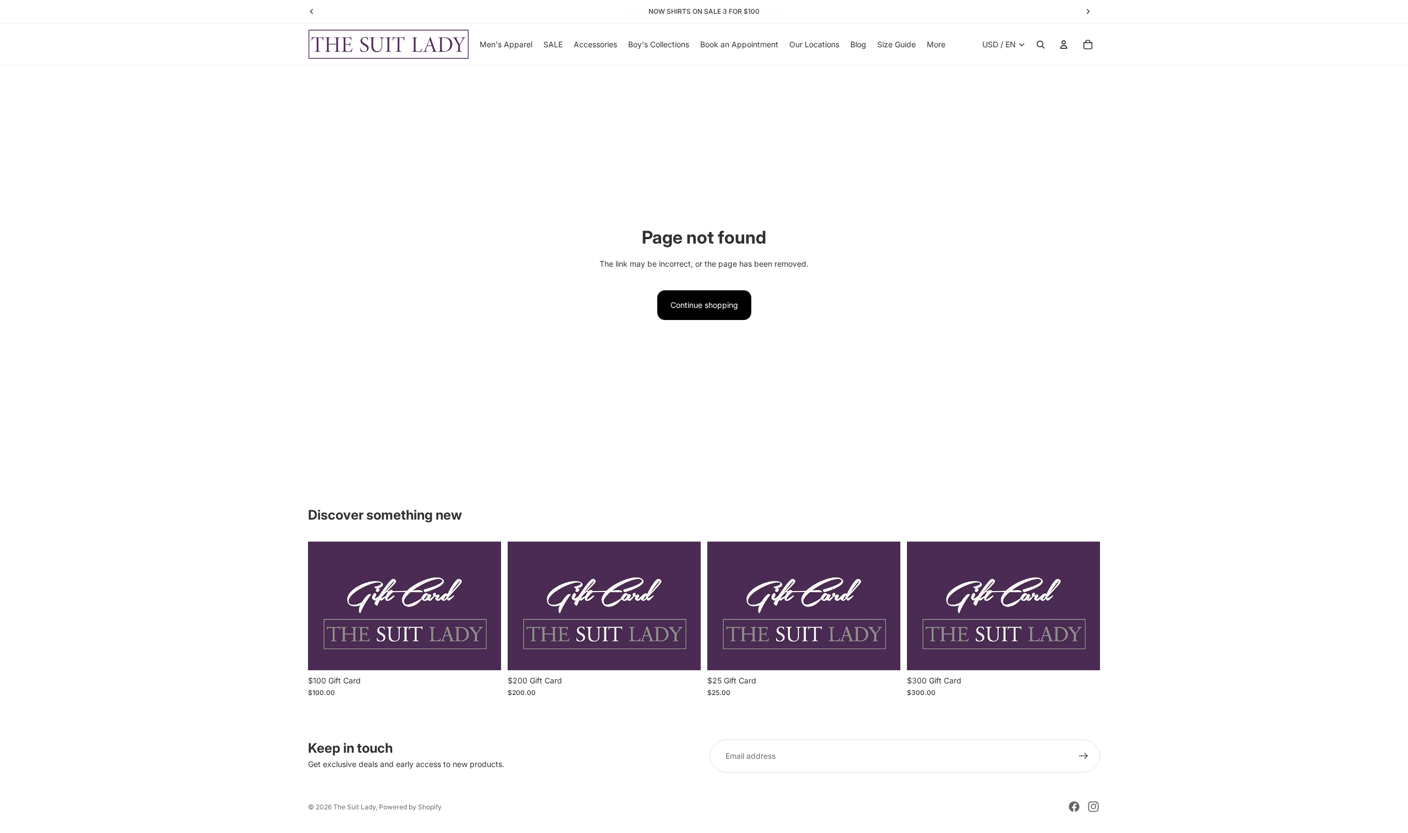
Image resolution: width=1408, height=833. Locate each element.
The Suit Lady (354, 807)
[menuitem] (936, 44)
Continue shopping (704, 305)
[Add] (484, 653)
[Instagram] (1093, 806)
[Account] (1064, 44)
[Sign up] (1083, 756)
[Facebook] (1074, 806)
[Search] (1040, 44)
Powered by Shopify (410, 807)
